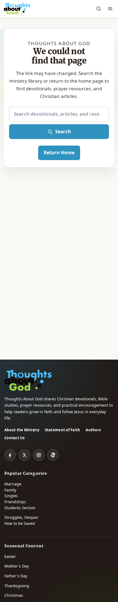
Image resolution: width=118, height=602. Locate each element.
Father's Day (15, 575)
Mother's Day (16, 566)
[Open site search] (98, 9)
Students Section (19, 507)
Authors (93, 429)
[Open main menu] (110, 9)
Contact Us (14, 437)
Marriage (12, 484)
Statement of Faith (62, 429)
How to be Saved (19, 523)
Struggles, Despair (21, 517)
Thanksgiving (16, 585)
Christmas (13, 595)
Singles (11, 495)
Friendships (15, 501)
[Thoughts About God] (17, 9)
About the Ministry (22, 429)
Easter (10, 556)
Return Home (59, 152)
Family (10, 490)
